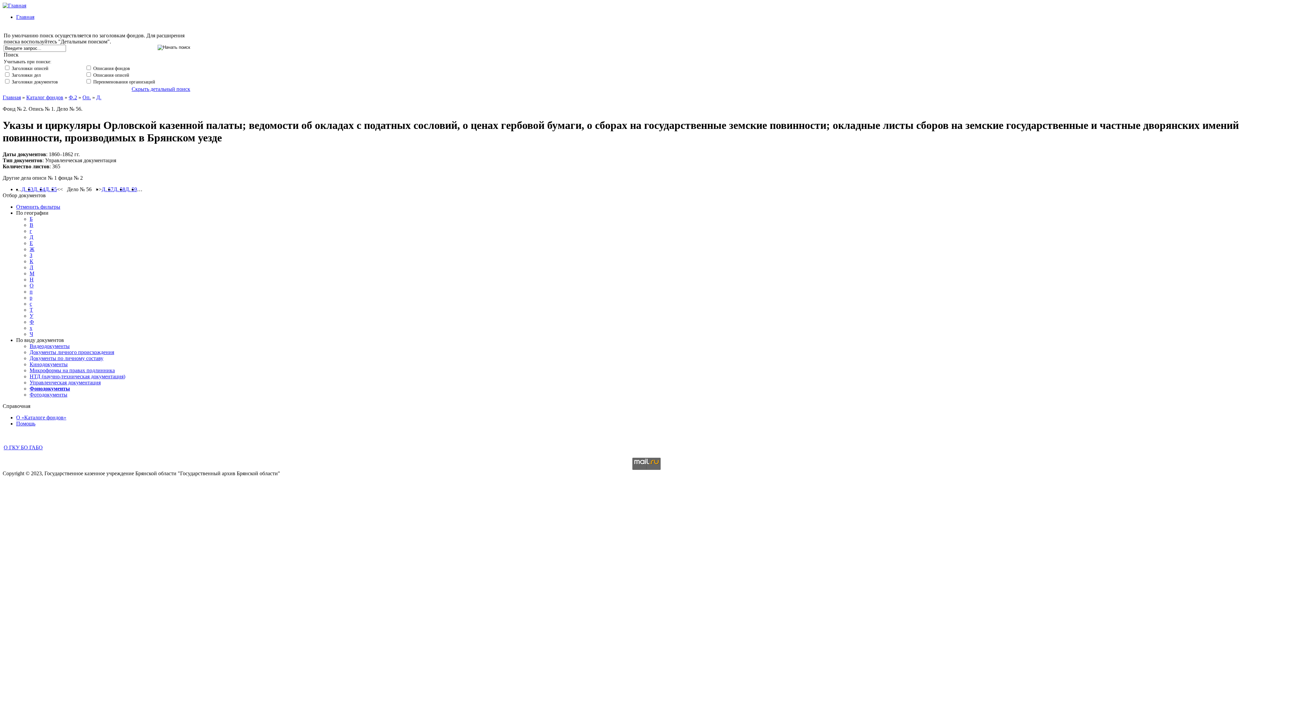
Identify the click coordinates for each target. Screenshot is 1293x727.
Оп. (86, 97)
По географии (32, 213)
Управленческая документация (65, 382)
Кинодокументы (49, 364)
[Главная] (14, 5)
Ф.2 (73, 97)
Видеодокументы (50, 346)
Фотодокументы (48, 394)
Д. (98, 97)
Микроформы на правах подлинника (72, 370)
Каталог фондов (44, 97)
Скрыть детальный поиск (161, 89)
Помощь (25, 423)
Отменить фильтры (38, 207)
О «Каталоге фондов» (41, 417)
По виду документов (40, 340)
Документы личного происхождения (72, 352)
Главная (25, 17)
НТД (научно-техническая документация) (77, 376)
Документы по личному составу (66, 358)
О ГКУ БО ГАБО (23, 447)
